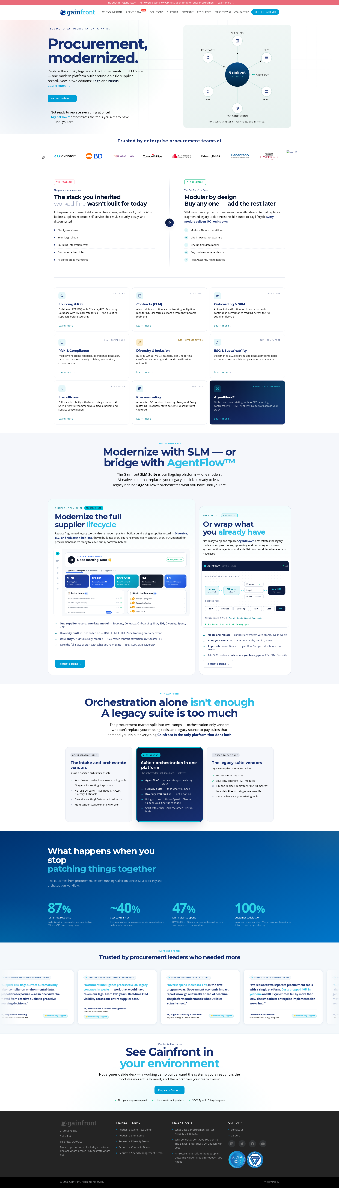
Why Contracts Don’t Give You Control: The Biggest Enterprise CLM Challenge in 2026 (198, 1143)
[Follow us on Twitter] (242, 1143)
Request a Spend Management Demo (141, 1153)
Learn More (224, 2)
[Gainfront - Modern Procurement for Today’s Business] (77, 12)
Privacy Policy (271, 1181)
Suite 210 (65, 1136)
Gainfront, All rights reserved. (86, 1181)
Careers (235, 1135)
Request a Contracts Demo (134, 1147)
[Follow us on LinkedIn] (231, 1143)
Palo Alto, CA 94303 (71, 1141)
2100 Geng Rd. (68, 1130)
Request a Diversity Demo (134, 1141)
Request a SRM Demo (131, 1135)
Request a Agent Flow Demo (135, 1129)
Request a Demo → (70, 663)
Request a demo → (62, 98)
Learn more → (59, 85)
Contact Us (237, 1129)
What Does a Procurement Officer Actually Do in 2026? (194, 1131)
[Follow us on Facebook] (252, 1143)
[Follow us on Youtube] (262, 1143)
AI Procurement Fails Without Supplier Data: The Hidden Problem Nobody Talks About (198, 1157)
